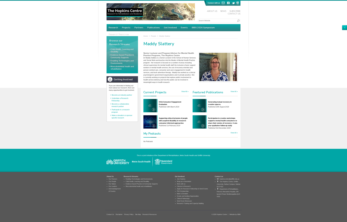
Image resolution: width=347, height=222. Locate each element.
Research (113, 27)
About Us (212, 11)
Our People (112, 181)
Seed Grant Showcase (184, 201)
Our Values (112, 184)
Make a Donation (182, 193)
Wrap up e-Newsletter (184, 181)
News (223, 11)
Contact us (219, 176)
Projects (126, 27)
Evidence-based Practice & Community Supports (142, 184)
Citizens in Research (184, 186)
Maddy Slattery (164, 36)
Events (184, 27)
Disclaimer (119, 214)
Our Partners (113, 179)
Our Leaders (113, 186)
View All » (185, 91)
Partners (138, 27)
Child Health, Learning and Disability (137, 181)
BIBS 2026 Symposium (203, 27)
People (153, 36)
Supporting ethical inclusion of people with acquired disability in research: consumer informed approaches (173, 120)
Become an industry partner (122, 95)
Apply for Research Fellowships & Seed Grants (192, 189)
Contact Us (234, 13)
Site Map (138, 214)
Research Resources (149, 214)
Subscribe (234, 11)
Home (145, 36)
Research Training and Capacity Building (190, 203)
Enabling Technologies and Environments (139, 179)
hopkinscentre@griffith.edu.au (229, 179)
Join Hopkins (181, 179)
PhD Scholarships (183, 191)
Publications (153, 27)
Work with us (181, 184)
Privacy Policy (129, 214)
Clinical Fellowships (183, 198)
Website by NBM (234, 214)
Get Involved (170, 27)
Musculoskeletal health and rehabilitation (139, 186)
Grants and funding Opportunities (188, 196)
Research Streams (131, 176)
